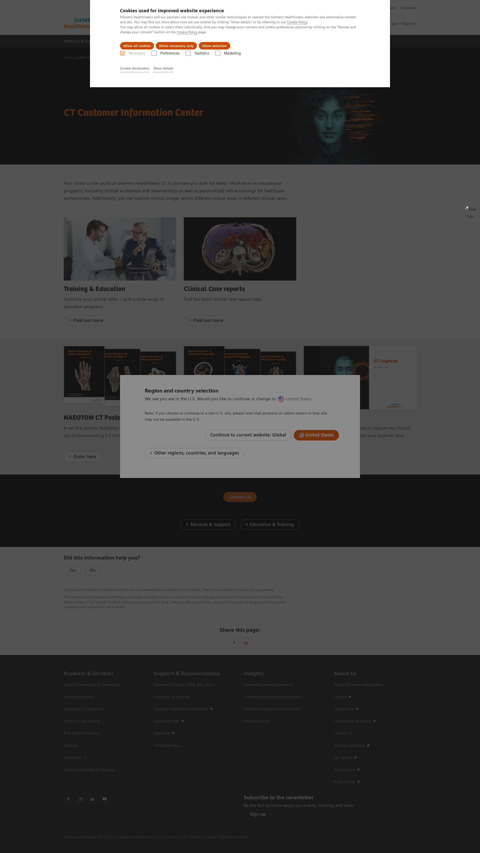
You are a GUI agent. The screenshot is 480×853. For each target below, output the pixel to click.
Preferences (170, 53)
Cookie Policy (297, 22)
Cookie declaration (135, 68)
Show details (163, 68)
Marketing (232, 53)
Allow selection (214, 46)
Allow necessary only (176, 46)
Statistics (201, 53)
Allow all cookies (137, 46)
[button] (470, 212)
